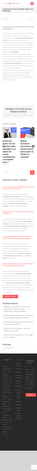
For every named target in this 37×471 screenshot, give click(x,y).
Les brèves (18, 404)
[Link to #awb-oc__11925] (32, 3)
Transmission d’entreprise (18, 376)
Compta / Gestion (18, 364)
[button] (4, 146)
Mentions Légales (18, 409)
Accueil (18, 360)
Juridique (18, 372)
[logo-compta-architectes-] (12, 2)
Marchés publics (18, 382)
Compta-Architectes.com (12, 285)
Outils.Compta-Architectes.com (14, 278)
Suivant (31, 19)
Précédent (6, 19)
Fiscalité (18, 369)
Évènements (18, 386)
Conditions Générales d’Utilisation (18, 416)
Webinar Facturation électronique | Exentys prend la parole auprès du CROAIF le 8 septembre (26, 149)
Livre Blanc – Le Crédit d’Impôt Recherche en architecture (18, 395)
